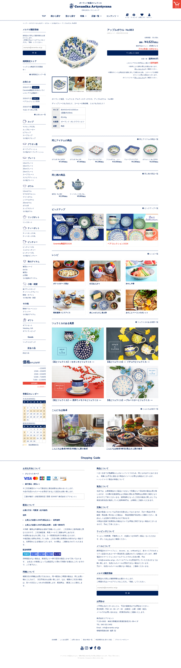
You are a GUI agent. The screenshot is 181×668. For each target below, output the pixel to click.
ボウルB (26, 205)
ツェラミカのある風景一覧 (148, 322)
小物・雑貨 (33, 284)
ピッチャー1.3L (28, 247)
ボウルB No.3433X (59, 160)
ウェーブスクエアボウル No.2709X (100, 160)
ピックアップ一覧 (151, 208)
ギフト (31, 320)
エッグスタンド (28, 208)
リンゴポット (34, 217)
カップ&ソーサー (29, 129)
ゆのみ (25, 269)
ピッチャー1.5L (28, 253)
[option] (77, 52)
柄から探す (56, 16)
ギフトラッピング (29, 331)
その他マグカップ (29, 138)
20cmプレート (28, 168)
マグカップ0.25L (29, 126)
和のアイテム (34, 261)
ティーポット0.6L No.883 (78, 195)
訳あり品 (32, 348)
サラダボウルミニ (29, 194)
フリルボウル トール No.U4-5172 (118, 160)
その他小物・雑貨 (29, 297)
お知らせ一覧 (41, 114)
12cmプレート (28, 163)
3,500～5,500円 (40, 374)
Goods (30, 337)
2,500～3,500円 (40, 371)
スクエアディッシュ (30, 177)
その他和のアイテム (30, 278)
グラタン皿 (33, 144)
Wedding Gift (28, 328)
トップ (25, 23)
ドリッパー (27, 311)
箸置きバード (27, 266)
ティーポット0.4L (29, 233)
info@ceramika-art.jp (111, 627)
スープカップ (27, 135)
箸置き (25, 272)
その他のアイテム (29, 314)
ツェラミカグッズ (29, 342)
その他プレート (28, 180)
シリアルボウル (28, 199)
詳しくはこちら (140, 69)
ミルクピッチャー (29, 250)
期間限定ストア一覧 (38, 74)
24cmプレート (28, 171)
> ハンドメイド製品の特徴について (110, 479)
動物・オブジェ (28, 295)
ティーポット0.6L (29, 236)
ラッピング (134, 17)
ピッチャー (33, 242)
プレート (32, 158)
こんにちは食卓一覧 (150, 409)
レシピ (127, 17)
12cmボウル (27, 191)
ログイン (149, 17)
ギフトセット (27, 325)
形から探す (70, 16)
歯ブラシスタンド (29, 289)
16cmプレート (28, 166)
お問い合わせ (76, 639)
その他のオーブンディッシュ (33, 152)
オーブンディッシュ (30, 149)
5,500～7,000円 (40, 377)
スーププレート (28, 174)
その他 (26, 303)
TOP (44, 16)
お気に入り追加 (134, 53)
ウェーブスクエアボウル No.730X (136, 160)
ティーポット (34, 228)
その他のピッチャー (30, 255)
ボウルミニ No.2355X (150, 160)
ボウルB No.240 (78, 160)
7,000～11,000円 (39, 379)
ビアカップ (27, 132)
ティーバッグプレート (31, 292)
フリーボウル (27, 197)
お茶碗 (25, 275)
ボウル (31, 186)
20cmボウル (27, 202)
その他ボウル (27, 211)
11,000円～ (41, 386)
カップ (31, 121)
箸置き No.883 (59, 195)
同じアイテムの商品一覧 (148, 139)
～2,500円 (42, 368)
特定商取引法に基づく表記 (104, 639)
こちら (109, 539)
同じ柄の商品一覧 (151, 173)
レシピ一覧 (154, 254)
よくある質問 (64, 639)
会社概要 (54, 639)
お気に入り (142, 17)
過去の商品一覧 (87, 639)
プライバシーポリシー (122, 639)
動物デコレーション (30, 308)
